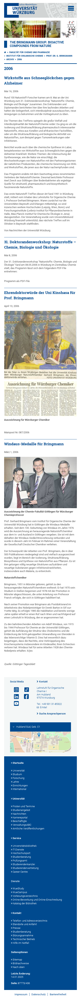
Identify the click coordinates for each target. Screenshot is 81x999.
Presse (16, 927)
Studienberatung (22, 856)
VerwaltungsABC (22, 824)
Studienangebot (21, 810)
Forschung (18, 778)
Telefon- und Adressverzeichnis (30, 920)
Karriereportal (20, 817)
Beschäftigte (20, 821)
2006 (19, 59)
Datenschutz (38, 994)
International (19, 789)
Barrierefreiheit (58, 994)
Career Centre (20, 871)
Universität (19, 770)
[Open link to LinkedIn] (14, 696)
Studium (17, 774)
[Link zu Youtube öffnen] (14, 703)
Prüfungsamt (20, 860)
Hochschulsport (21, 853)
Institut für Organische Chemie (24, 56)
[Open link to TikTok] (24, 689)
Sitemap (17, 959)
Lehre (16, 781)
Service (17, 838)
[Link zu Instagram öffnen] (14, 689)
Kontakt (43, 681)
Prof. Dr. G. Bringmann (59, 56)
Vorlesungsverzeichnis (25, 895)
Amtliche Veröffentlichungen (28, 828)
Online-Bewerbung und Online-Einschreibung (37, 899)
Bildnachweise (21, 963)
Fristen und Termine (24, 806)
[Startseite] (5, 52)
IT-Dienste (18, 849)
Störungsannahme (23, 935)
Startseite (18, 762)
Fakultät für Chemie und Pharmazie (29, 52)
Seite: (14, 983)
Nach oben (19, 967)
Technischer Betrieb (24, 939)
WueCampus (20, 892)
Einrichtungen (20, 785)
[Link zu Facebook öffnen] (24, 696)
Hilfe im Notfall (21, 942)
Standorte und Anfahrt (25, 924)
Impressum (21, 994)
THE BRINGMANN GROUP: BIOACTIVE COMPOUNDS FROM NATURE (37, 44)
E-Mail (43, 707)
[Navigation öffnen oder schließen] (71, 8)
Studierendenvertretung (26, 868)
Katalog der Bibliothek (25, 903)
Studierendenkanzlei (24, 864)
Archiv (10, 59)
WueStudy (18, 888)
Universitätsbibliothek (25, 845)
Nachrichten (19, 813)
